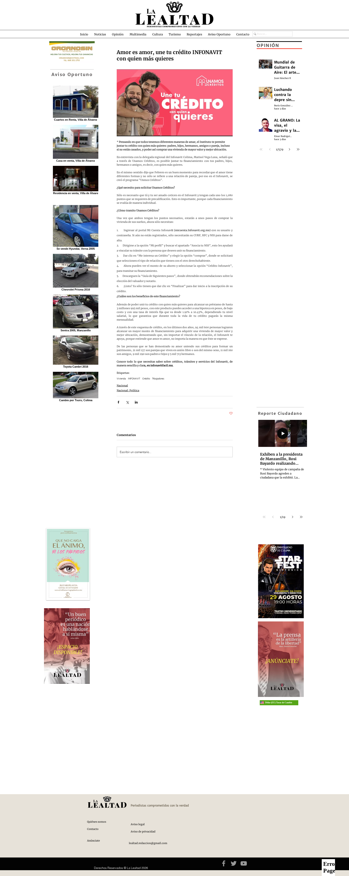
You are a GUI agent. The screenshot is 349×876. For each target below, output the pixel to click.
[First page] (264, 517)
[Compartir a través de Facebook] (118, 402)
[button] (101, 34)
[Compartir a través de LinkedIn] (136, 402)
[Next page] (292, 517)
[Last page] (301, 517)
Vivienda (121, 378)
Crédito (146, 378)
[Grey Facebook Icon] (224, 863)
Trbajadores (158, 378)
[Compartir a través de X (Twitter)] (127, 402)
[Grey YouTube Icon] (244, 863)
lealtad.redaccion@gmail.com (148, 843)
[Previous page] (273, 517)
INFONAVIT (134, 378)
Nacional (122, 385)
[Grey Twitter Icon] (234, 863)
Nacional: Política (128, 390)
